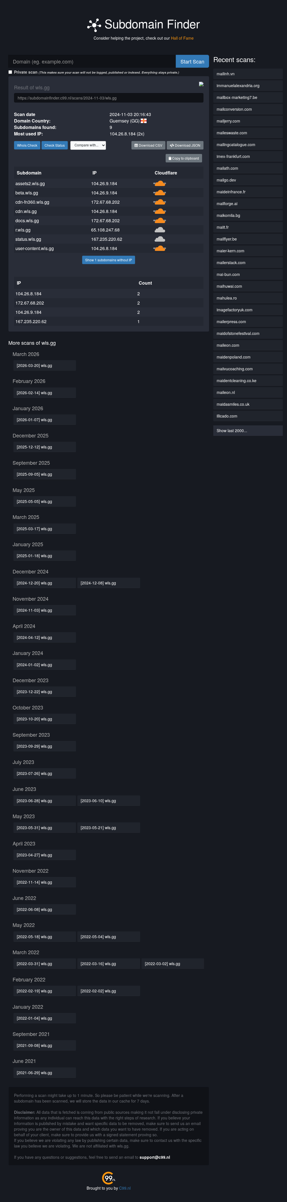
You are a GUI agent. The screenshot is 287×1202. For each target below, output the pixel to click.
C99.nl (125, 1188)
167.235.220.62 (106, 239)
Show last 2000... (232, 430)
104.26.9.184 (104, 183)
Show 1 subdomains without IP (108, 259)
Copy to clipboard (185, 158)
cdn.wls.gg (26, 211)
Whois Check (27, 145)
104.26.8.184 (104, 211)
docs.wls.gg (27, 220)
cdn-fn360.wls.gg (32, 202)
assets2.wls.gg (30, 183)
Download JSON (187, 145)
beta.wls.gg (26, 192)
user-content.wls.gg (34, 248)
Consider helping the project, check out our (144, 38)
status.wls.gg (28, 239)
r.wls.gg (23, 229)
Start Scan (192, 61)
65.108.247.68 (105, 229)
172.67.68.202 (105, 202)
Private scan (96, 72)
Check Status (55, 145)
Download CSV (150, 145)
